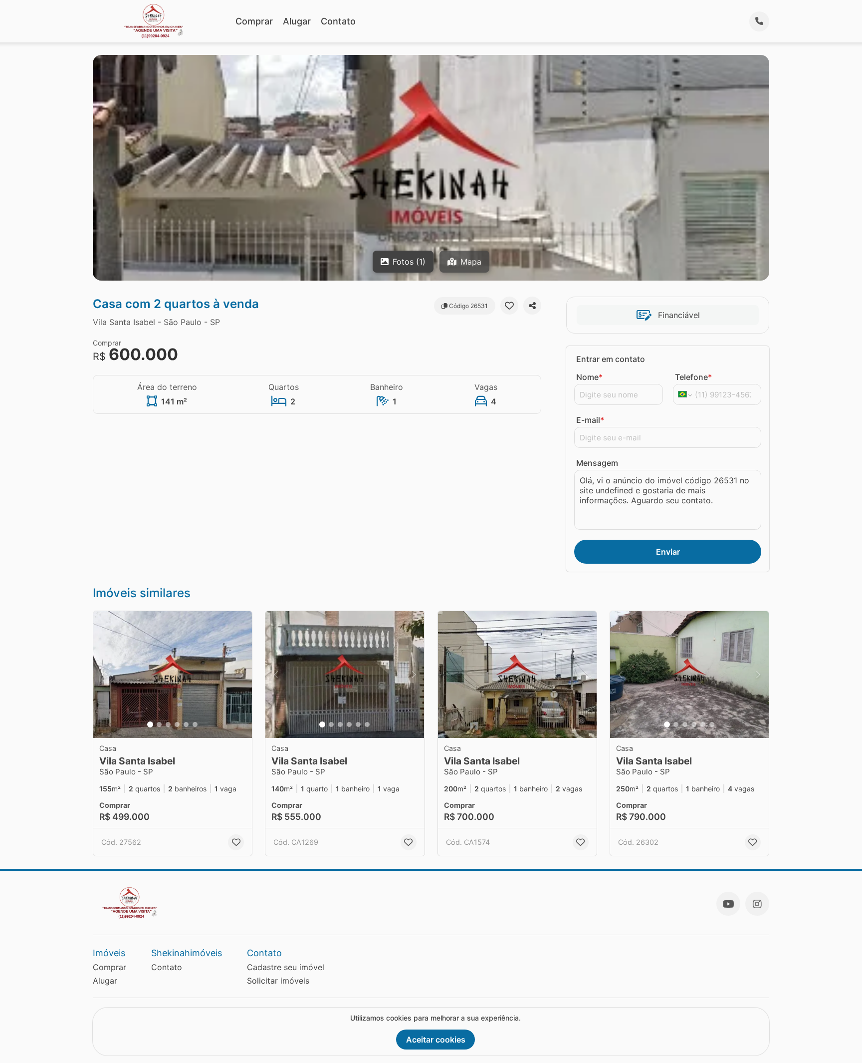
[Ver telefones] (759, 21)
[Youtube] (728, 904)
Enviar (668, 552)
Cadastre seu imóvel (285, 967)
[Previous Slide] (103, 674)
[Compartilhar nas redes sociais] (532, 306)
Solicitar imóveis (278, 981)
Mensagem (597, 463)
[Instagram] (757, 904)
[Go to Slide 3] (168, 724)
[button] (172, 674)
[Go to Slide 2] (159, 724)
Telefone (693, 377)
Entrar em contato (610, 359)
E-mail (590, 420)
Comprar (254, 21)
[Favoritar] (509, 306)
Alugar (297, 21)
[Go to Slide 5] (186, 724)
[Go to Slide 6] (195, 724)
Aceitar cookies (435, 1040)
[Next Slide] (241, 674)
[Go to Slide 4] (177, 724)
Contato (338, 21)
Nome (589, 377)
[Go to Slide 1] (150, 724)
